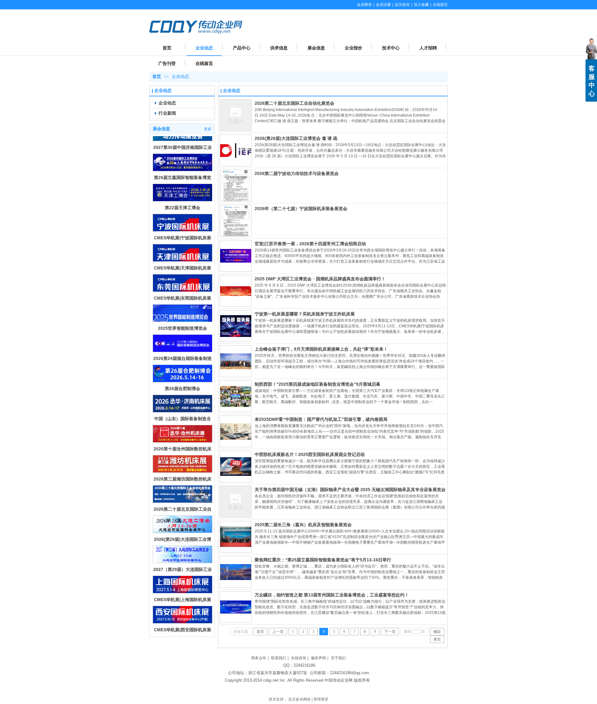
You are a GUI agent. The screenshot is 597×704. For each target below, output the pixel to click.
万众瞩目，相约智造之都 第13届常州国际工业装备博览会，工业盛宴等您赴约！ (332, 594)
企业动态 (180, 76)
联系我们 (278, 658)
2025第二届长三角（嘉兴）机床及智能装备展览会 (303, 524)
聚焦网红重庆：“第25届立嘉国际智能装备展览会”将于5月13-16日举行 (323, 559)
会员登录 (364, 4)
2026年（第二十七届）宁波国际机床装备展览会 (301, 208)
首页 (156, 76)
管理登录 (320, 699)
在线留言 (440, 4)
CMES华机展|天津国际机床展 (182, 251)
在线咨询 (298, 658)
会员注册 (383, 4)
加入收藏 (421, 4)
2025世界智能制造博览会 (182, 311)
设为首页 (402, 4)
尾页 (437, 639)
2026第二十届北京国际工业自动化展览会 (294, 103)
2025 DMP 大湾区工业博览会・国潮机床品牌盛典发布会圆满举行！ (320, 278)
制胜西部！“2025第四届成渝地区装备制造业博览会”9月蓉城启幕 (317, 384)
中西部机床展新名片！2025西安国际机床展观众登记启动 (310, 454)
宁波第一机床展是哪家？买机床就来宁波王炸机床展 (305, 313)
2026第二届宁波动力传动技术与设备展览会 (297, 173)
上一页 (278, 631)
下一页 (390, 631)
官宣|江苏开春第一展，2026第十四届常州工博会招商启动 (310, 243)
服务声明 (318, 658)
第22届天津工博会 (182, 191)
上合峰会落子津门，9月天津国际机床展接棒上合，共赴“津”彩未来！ (321, 349)
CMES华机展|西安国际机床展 (182, 613)
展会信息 (161, 129)
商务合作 (258, 658)
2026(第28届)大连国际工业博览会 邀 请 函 (296, 138)
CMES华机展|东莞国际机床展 (182, 281)
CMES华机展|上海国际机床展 (182, 583)
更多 (207, 129)
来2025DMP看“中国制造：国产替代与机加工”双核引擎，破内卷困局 (321, 419)
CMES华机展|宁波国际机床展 (182, 221)
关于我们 (338, 658)
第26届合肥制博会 (182, 372)
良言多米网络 (299, 699)
